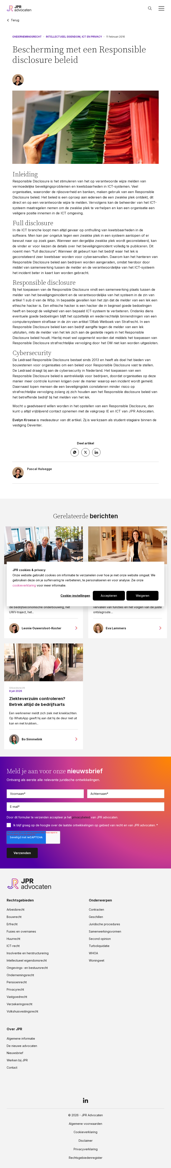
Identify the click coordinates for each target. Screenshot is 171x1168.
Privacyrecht (15, 989)
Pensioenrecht (17, 982)
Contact (12, 1067)
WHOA (93, 953)
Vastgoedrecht (17, 997)
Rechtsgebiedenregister (85, 1157)
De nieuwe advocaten (22, 1046)
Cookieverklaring (85, 1132)
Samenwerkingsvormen (105, 931)
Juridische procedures (104, 924)
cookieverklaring (24, 585)
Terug (15, 20)
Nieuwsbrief (15, 1053)
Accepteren (109, 595)
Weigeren (142, 595)
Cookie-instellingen (75, 595)
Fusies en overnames (21, 931)
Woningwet (96, 960)
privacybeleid (81, 817)
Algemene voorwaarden (85, 1123)
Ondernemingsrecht (27, 36)
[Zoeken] (150, 8)
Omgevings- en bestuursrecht (27, 968)
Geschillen (96, 917)
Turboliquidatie (99, 946)
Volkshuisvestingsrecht (22, 1011)
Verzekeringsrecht (19, 1004)
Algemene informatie (21, 1038)
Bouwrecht (14, 917)
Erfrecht (12, 924)
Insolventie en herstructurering (28, 953)
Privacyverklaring (86, 1149)
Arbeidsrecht (17, 687)
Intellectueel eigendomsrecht (27, 960)
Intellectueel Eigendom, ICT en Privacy (74, 36)
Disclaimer (86, 1140)
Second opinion (100, 938)
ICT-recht (13, 946)
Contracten (96, 909)
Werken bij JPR (17, 1060)
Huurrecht (13, 938)
